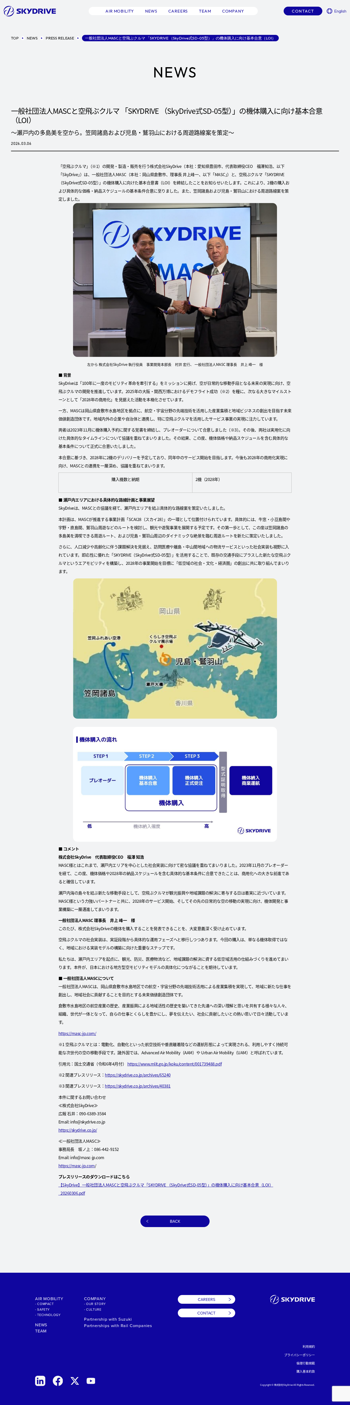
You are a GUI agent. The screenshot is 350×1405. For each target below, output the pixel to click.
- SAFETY (42, 1309)
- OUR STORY (95, 1303)
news (151, 11)
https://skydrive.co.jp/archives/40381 (137, 1086)
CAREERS (206, 1299)
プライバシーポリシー (299, 1355)
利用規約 (309, 1346)
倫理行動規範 (305, 1363)
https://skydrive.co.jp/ (77, 1130)
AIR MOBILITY (49, 1298)
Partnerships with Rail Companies (118, 1325)
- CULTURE (92, 1309)
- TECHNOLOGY (48, 1314)
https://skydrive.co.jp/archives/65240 (137, 1075)
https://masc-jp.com (76, 1165)
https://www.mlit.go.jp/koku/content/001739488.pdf (174, 1064)
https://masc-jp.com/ (77, 1033)
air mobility (119, 11)
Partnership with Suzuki (108, 1319)
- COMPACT (44, 1303)
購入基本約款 (305, 1371)
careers (178, 11)
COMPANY (95, 1298)
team (205, 11)
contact (303, 11)
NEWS (41, 1324)
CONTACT (206, 1313)
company (233, 11)
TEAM (41, 1330)
